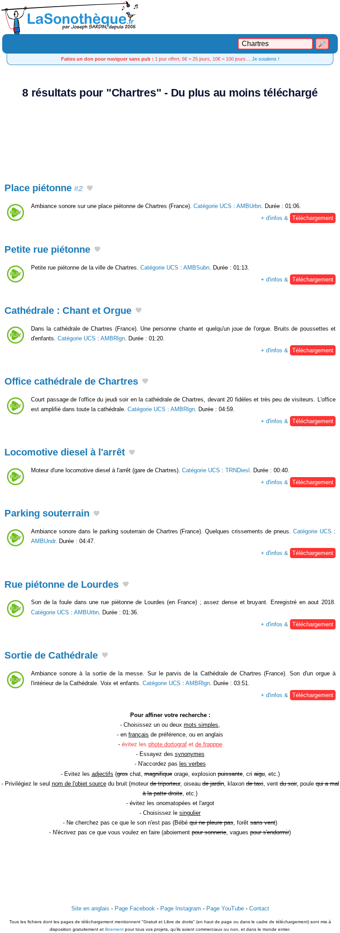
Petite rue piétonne (47, 249)
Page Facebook (135, 908)
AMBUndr (43, 541)
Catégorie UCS (212, 206)
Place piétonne (43, 187)
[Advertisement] (170, 135)
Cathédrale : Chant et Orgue (67, 310)
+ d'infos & (297, 218)
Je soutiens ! (265, 59)
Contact (259, 908)
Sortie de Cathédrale (51, 655)
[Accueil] (170, 17)
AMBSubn (196, 267)
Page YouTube (225, 908)
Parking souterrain (46, 513)
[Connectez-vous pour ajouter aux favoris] (89, 189)
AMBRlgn (112, 338)
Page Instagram (180, 908)
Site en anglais (90, 908)
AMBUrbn (248, 206)
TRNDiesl (237, 470)
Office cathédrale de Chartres (71, 381)
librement (114, 929)
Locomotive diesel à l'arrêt (64, 452)
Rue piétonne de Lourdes (61, 584)
